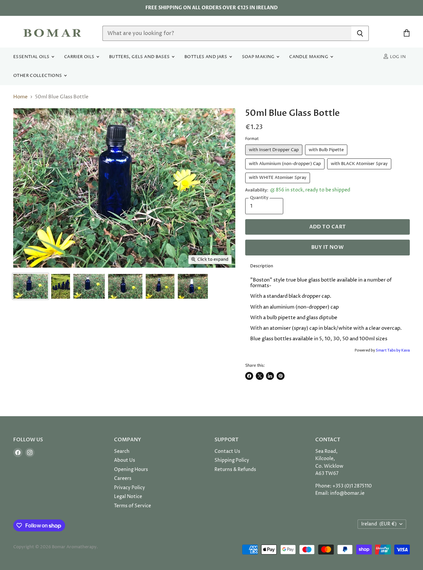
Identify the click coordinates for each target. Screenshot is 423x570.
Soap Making (259, 57)
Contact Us (227, 451)
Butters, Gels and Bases (140, 57)
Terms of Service (132, 506)
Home (20, 97)
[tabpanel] (327, 309)
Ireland (379, 524)
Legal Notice (128, 496)
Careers (123, 478)
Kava (405, 350)
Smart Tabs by (388, 350)
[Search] (360, 33)
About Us (124, 460)
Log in (397, 57)
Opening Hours (131, 469)
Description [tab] (261, 266)
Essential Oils (32, 57)
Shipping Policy (231, 460)
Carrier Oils (80, 57)
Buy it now (327, 247)
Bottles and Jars (206, 57)
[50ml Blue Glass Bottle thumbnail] (31, 286)
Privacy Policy (129, 488)
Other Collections (38, 76)
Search (122, 451)
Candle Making (309, 57)
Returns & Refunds (235, 469)
